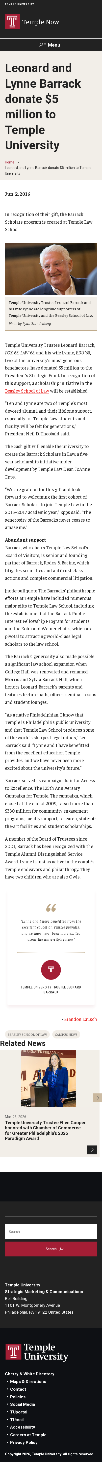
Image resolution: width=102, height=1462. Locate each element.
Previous (4, 1097)
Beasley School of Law (27, 391)
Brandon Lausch (80, 1019)
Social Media (22, 1404)
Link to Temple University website (37, 1353)
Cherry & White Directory (29, 1373)
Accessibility (22, 1427)
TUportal (18, 1411)
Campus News (66, 1034)
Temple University (19, 4)
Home (9, 162)
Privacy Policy (24, 1442)
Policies (18, 1396)
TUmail (17, 1419)
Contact (18, 1389)
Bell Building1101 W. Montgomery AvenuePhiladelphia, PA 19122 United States (39, 1305)
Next (97, 1097)
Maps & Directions (28, 1381)
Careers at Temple (28, 1434)
